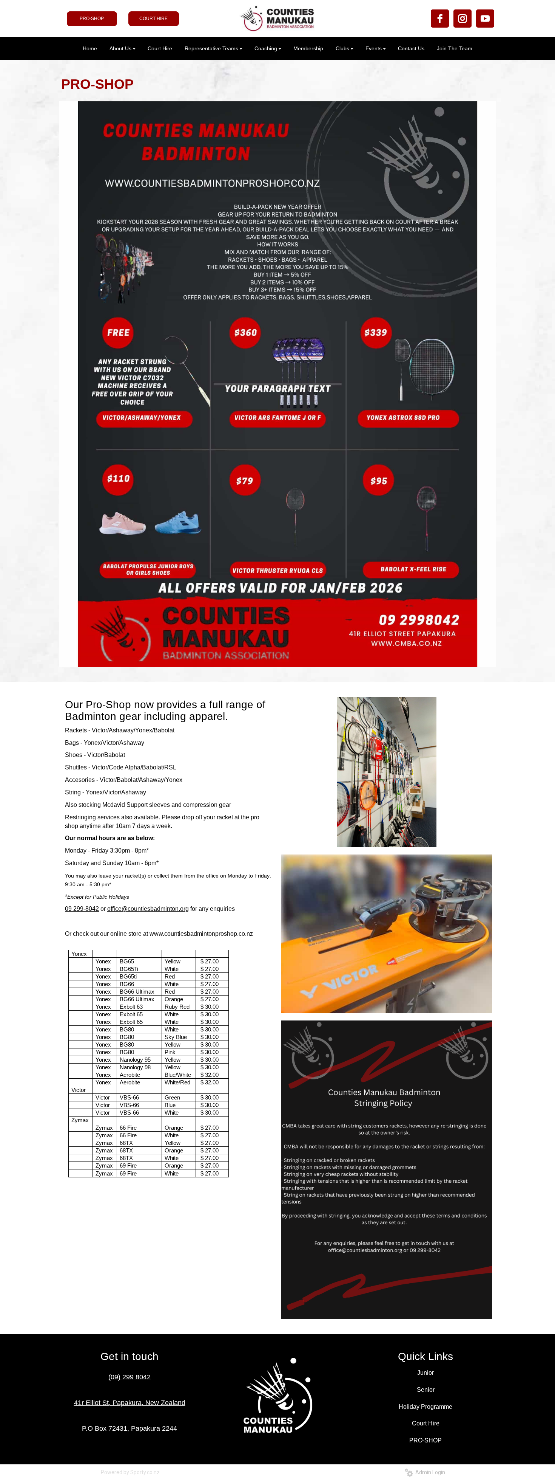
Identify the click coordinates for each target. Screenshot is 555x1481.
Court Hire (425, 1423)
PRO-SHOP (92, 18)
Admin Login (429, 1472)
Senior (426, 1389)
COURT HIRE (153, 18)
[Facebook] (440, 18)
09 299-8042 (82, 909)
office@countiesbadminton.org (148, 909)
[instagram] (462, 18)
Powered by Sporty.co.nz (130, 1472)
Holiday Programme (425, 1406)
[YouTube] (485, 18)
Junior (425, 1372)
